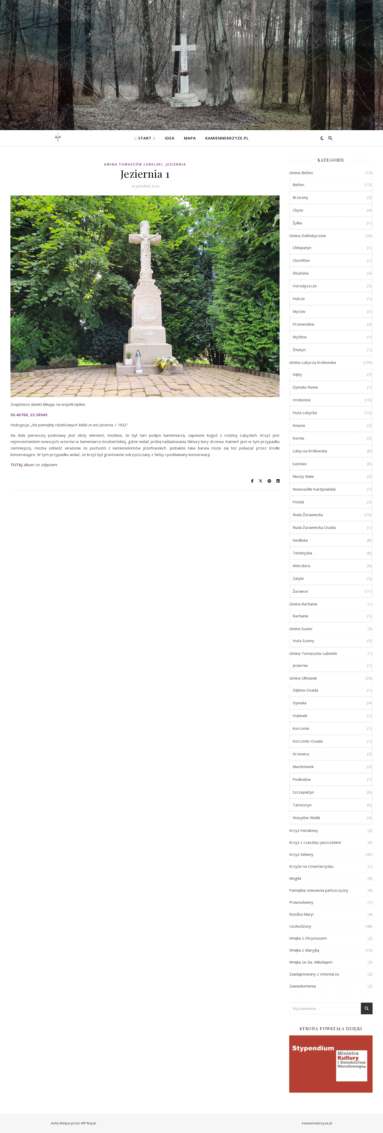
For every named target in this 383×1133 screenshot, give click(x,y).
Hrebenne (302, 399)
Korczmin (301, 728)
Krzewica (301, 753)
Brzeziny (300, 197)
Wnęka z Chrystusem (308, 938)
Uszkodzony (300, 926)
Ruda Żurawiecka (308, 514)
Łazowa (299, 463)
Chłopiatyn (302, 247)
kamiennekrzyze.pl (227, 138)
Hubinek (300, 715)
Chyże (298, 210)
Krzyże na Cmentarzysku (311, 866)
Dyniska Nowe (305, 387)
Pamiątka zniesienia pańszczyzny (318, 890)
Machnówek (303, 766)
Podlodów (302, 779)
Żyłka (297, 222)
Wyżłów (300, 336)
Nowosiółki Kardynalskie (314, 489)
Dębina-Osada (305, 690)
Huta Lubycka (305, 412)
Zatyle (298, 578)
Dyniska (299, 702)
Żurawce (300, 591)
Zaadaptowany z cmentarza (314, 974)
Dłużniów (301, 273)
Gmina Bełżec (301, 172)
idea (170, 138)
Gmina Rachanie (303, 603)
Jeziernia (176, 164)
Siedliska (300, 540)
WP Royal (88, 1123)
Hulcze (299, 298)
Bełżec (299, 184)
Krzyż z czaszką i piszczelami (315, 842)
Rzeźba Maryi (301, 914)
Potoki (298, 501)
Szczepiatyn (303, 792)
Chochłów (301, 260)
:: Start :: (145, 138)
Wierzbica (301, 565)
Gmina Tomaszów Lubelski (133, 164)
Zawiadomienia (302, 986)
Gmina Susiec (301, 628)
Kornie (298, 438)
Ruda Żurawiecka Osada (314, 527)
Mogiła (295, 878)
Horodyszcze (305, 285)
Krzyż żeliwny (301, 854)
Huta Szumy (303, 640)
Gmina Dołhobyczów (307, 235)
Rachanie (300, 615)
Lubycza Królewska (310, 450)
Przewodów (303, 324)
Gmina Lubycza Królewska (312, 362)
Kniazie (299, 425)
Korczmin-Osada (308, 741)
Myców (299, 311)
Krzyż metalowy (303, 830)
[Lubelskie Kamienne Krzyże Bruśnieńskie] (58, 138)
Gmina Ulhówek (303, 678)
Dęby (297, 374)
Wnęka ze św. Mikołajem (310, 962)
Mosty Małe (303, 476)
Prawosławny (301, 902)
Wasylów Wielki (306, 817)
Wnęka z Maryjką (304, 950)
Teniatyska (302, 552)
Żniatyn (299, 349)
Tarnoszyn (302, 804)
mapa (190, 138)
